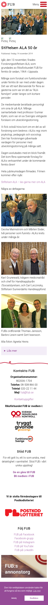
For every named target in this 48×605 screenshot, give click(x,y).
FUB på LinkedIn (24, 550)
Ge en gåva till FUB (24, 472)
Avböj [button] (14, 598)
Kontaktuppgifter (24, 399)
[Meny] (43, 4)
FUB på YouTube (24, 546)
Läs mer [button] (37, 591)
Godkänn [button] (34, 598)
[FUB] (8, 4)
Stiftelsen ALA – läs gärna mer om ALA (23, 182)
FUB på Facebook (24, 534)
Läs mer (12, 350)
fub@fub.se (27, 392)
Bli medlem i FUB (24, 476)
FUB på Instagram (24, 542)
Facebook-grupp (24, 538)
